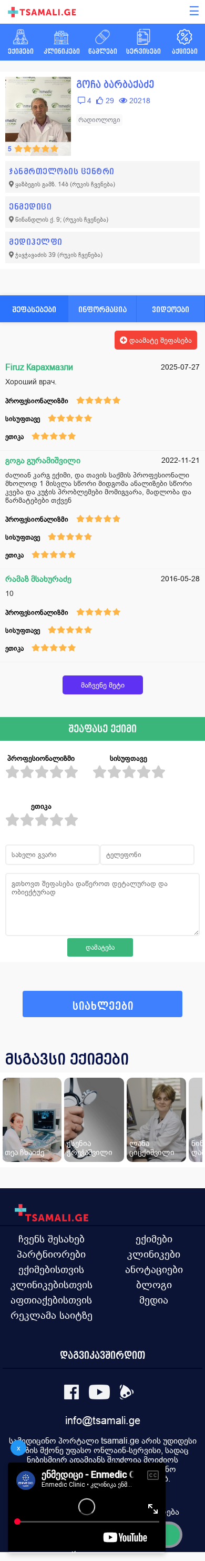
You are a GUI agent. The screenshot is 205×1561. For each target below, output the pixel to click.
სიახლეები (103, 1006)
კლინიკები (153, 1254)
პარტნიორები (51, 1254)
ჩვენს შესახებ (51, 1239)
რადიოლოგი (99, 120)
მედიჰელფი (36, 241)
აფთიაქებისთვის (51, 1300)
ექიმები (154, 1239)
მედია (153, 1300)
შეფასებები (34, 309)
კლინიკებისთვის (52, 1284)
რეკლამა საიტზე (52, 1315)
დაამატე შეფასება (159, 340)
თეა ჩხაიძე (24, 1152)
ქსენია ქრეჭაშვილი (89, 1148)
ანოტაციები (154, 1269)
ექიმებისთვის (51, 1269)
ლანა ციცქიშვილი (152, 1148)
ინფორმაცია (102, 309)
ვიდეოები (170, 309)
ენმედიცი (30, 206)
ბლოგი (154, 1284)
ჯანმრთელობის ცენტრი (62, 171)
